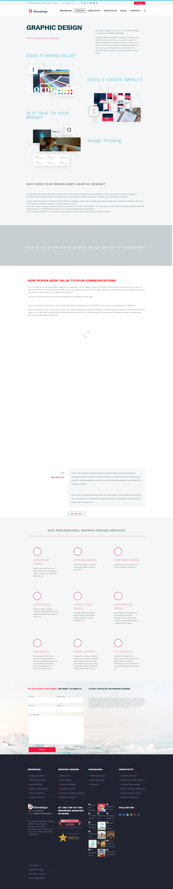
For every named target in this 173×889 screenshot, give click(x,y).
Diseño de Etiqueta (97, 780)
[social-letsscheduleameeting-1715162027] (142, 815)
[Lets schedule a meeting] (99, 3)
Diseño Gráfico (65, 776)
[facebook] (120, 815)
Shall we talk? (77, 514)
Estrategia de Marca (37, 776)
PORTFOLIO (110, 10)
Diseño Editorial (66, 780)
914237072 (39, 811)
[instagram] (131, 815)
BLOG (123, 10)
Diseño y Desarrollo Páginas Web (132, 789)
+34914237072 (69, 3)
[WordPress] (96, 3)
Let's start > (139, 3)
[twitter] (127, 815)
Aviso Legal (33, 865)
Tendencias (94, 784)
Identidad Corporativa (37, 780)
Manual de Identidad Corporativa (72, 793)
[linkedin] (124, 815)
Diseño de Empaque (97, 776)
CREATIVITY (94, 10)
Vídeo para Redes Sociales (130, 784)
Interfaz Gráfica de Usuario (130, 793)
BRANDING (66, 10)
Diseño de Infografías (68, 797)
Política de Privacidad (37, 874)
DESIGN (80, 10)
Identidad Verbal (35, 784)
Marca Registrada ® (36, 878)
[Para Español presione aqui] (102, 3)
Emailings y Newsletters (129, 797)
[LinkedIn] (84, 3)
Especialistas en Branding (65, 827)
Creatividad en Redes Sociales (131, 780)
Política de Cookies (36, 869)
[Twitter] (87, 3)
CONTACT (135, 10)
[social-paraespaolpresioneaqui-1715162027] (120, 819)
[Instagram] (90, 3)
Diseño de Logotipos (37, 793)
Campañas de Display (128, 776)
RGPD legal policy (63, 752)
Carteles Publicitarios (68, 784)
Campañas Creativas (67, 789)
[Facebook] (81, 3)
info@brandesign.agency (42, 813)
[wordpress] (138, 815)
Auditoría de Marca (36, 797)
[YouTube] (93, 3)
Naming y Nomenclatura (38, 789)
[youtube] (135, 815)
